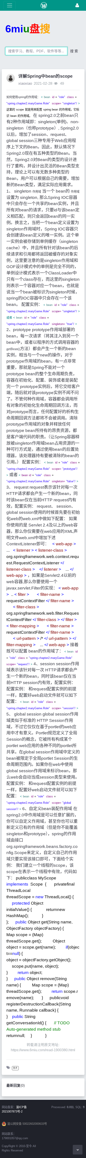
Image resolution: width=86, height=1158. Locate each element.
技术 (15, 1068)
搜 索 (74, 51)
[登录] (77, 5)
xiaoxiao (25, 83)
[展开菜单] (10, 5)
